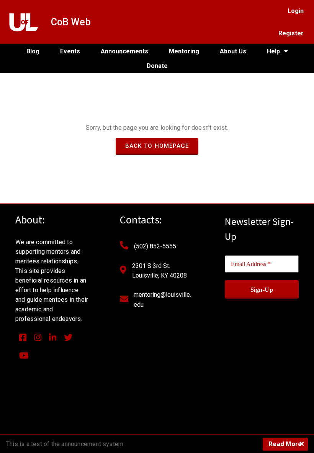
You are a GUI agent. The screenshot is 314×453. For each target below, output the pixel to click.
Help (273, 51)
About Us (233, 51)
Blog (32, 51)
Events (70, 51)
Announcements (124, 51)
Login (296, 11)
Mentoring (184, 51)
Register (291, 33)
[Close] (302, 444)
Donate (157, 65)
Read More (285, 444)
